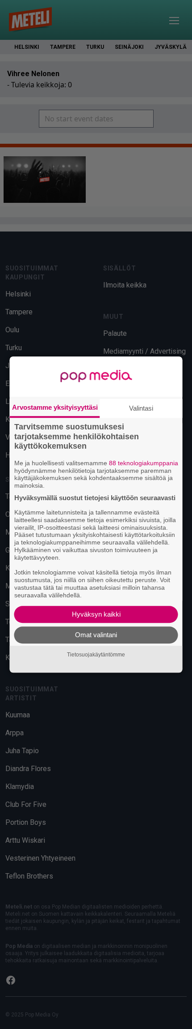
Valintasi (141, 408)
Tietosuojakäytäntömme (96, 655)
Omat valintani (96, 635)
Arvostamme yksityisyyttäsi (55, 407)
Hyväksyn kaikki (96, 614)
